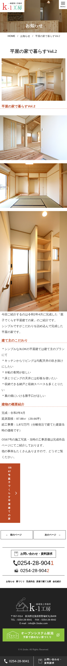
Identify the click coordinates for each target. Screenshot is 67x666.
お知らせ (25, 36)
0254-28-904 (35, 563)
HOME (11, 36)
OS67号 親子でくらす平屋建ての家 (9, 493)
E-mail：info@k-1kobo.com (34, 623)
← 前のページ (14, 534)
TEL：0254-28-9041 (21, 619)
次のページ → (53, 534)
